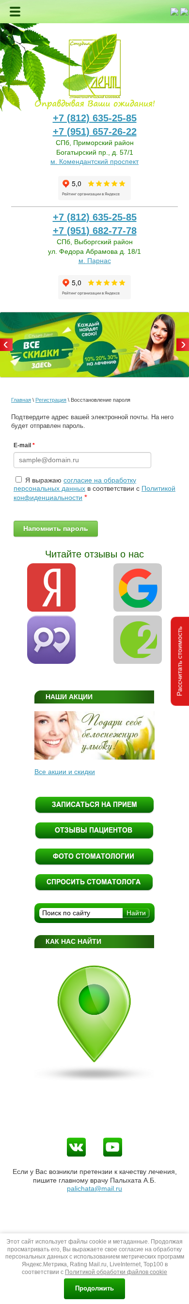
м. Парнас (95, 260)
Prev (6, 344)
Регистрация (50, 400)
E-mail (24, 445)
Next (182, 344)
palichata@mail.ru (94, 1188)
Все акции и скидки (64, 772)
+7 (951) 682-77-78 (95, 230)
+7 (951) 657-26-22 (95, 131)
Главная (21, 400)
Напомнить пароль (55, 528)
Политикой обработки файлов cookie (116, 1272)
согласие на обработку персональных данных (75, 484)
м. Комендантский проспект (94, 161)
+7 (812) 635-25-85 (95, 118)
